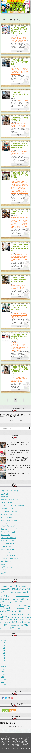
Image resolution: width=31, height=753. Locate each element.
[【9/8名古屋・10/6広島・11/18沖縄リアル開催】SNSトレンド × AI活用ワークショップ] (6, 30)
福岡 (21, 625)
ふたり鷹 (24, 592)
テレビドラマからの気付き (9, 558)
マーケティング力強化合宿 (9, 555)
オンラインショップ (7, 552)
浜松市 (18, 625)
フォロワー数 (20, 619)
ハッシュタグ (14, 617)
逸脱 (19, 628)
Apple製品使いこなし (22, 193)
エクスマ (4, 564)
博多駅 (25, 622)
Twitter (12, 592)
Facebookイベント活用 (8, 586)
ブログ (2, 737)
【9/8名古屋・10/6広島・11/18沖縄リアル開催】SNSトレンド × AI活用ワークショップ (18, 467)
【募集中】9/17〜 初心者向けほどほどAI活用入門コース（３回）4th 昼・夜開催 (19, 444)
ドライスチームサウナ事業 (9, 491)
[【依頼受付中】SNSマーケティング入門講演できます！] (6, 95)
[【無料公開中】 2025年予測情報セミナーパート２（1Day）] (6, 337)
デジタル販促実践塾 (7, 549)
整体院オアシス (13, 625)
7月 (4, 645)
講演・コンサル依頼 (23, 100)
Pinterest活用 (5, 535)
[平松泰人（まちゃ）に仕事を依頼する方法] (6, 214)
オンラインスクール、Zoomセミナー (19, 69)
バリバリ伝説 (28, 617)
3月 (4, 655)
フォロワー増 (12, 619)
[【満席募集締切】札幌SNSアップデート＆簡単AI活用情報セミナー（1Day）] (6, 370)
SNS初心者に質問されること (18, 181)
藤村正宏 (14, 628)
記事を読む (20, 51)
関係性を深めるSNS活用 (21, 40)
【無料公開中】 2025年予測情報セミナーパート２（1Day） (19, 337)
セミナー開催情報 (21, 37)
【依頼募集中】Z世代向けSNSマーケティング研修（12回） (19, 175)
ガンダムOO (12, 605)
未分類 (3, 573)
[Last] (22, 400)
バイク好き (22, 617)
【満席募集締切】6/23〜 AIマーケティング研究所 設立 (19, 62)
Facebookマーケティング (17, 190)
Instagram (16, 589)
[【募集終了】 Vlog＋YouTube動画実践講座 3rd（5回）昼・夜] (6, 280)
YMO (20, 592)
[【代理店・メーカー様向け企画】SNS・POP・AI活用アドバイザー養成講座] (6, 247)
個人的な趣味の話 (6, 567)
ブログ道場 (6, 622)
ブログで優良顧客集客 (16, 41)
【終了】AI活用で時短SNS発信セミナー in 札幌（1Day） (19, 307)
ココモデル (24, 605)
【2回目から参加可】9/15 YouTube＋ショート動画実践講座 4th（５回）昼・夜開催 (18, 452)
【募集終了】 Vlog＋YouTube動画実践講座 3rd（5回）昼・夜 (19, 279)
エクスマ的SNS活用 (16, 599)
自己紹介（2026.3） (11, 737)
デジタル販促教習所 (14, 614)
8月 (4, 643)
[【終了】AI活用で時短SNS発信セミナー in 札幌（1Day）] (6, 308)
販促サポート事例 (17, 71)
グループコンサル (15, 74)
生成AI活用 (13, 37)
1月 (4, 660)
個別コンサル (17, 622)
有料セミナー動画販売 (21, 744)
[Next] (18, 400)
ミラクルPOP (14, 223)
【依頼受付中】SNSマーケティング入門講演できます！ (19, 94)
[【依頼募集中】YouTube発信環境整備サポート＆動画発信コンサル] (6, 146)
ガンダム (6, 605)
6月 (4, 648)
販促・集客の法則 (20, 185)
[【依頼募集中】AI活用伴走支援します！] (6, 120)
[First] (9, 400)
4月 (4, 653)
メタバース (4, 570)
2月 (4, 658)
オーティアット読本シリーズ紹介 (15, 743)
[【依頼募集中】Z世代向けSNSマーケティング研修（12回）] (6, 175)
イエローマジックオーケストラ (22, 596)
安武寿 (29, 622)
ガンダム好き (18, 605)
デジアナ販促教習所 (7, 543)
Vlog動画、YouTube (16, 38)
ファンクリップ (4, 619)
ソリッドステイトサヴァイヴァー (18, 608)
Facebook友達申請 (23, 586)
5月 (4, 650)
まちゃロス (11, 596)
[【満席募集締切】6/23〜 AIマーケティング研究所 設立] (6, 62)
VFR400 (17, 592)
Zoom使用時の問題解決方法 (10, 511)
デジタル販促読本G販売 (8, 538)
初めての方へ (20, 217)
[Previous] (12, 400)
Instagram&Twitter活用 (16, 191)
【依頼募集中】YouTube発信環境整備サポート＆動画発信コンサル (19, 146)
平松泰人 (5, 624)
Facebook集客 (6, 589)
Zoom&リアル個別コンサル (15, 740)
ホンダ (10, 622)
